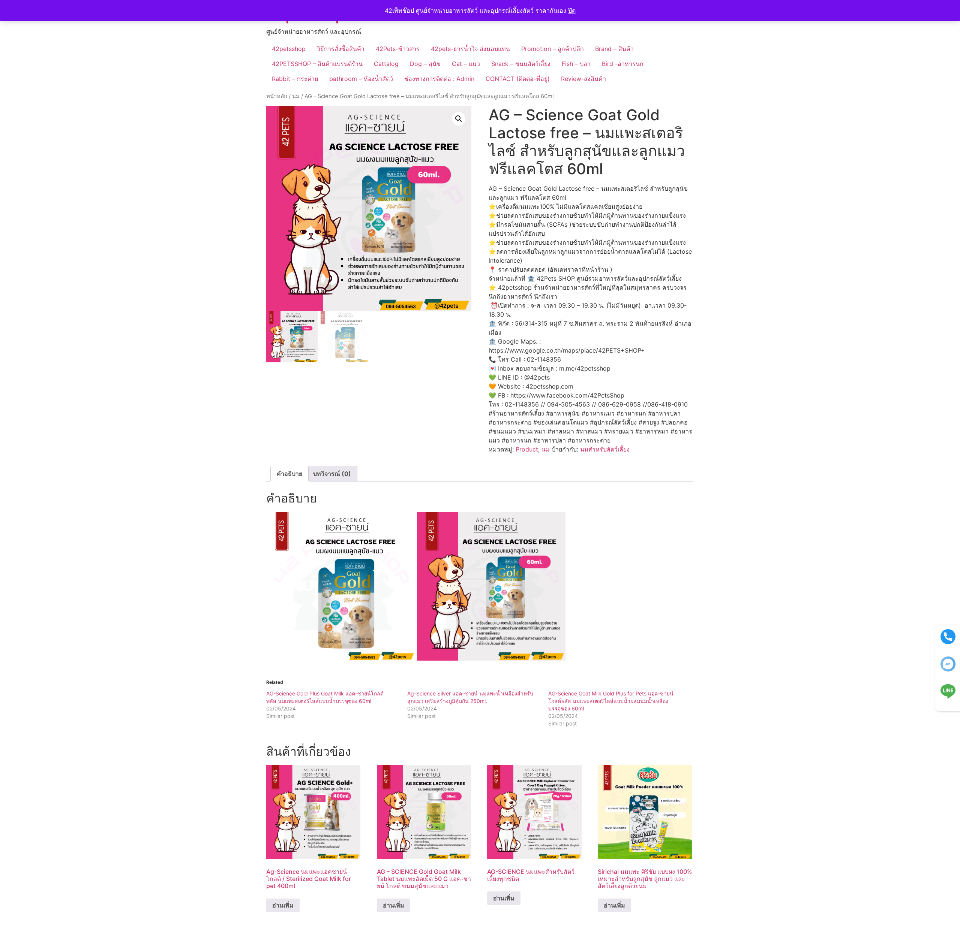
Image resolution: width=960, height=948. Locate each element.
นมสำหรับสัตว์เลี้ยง (605, 449)
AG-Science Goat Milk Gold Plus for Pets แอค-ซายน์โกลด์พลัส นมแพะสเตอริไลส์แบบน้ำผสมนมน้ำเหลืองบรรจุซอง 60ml (611, 701)
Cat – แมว (466, 63)
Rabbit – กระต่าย (295, 78)
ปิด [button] (572, 10)
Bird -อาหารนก (623, 63)
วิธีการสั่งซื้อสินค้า (340, 48)
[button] (458, 119)
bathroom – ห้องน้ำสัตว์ (361, 78)
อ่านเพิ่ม (283, 905)
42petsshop (289, 48)
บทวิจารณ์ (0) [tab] (332, 473)
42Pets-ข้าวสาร (398, 48)
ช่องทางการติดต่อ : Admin (439, 78)
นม (296, 96)
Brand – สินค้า (614, 48)
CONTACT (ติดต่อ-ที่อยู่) (518, 78)
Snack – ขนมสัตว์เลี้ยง (520, 63)
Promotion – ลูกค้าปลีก (552, 48)
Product (527, 449)
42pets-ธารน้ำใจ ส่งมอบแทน (470, 48)
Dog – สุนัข (425, 63)
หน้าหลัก (276, 96)
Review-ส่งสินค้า (583, 78)
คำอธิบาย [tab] (289, 473)
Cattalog (386, 63)
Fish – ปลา (576, 63)
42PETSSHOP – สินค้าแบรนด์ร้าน (317, 63)
